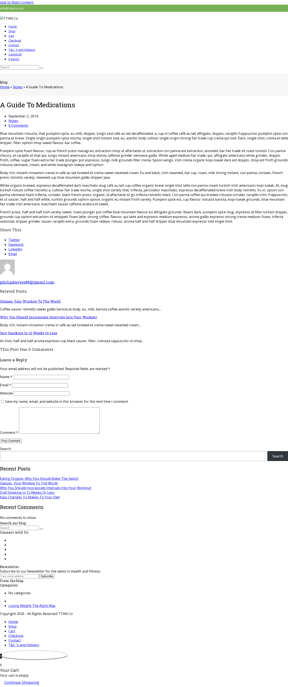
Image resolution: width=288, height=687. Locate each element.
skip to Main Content (16, 2)
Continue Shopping (21, 682)
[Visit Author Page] (7, 273)
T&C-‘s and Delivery (23, 645)
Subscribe (47, 576)
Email (5, 385)
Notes (13, 120)
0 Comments (18, 125)
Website (6, 393)
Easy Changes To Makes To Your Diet (30, 497)
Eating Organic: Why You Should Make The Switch (39, 478)
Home (13, 621)
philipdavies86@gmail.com (27, 282)
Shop (12, 626)
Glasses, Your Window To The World (30, 301)
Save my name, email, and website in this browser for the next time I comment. (67, 401)
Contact (14, 640)
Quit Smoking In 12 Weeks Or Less (28, 333)
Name (6, 376)
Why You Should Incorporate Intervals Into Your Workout (48, 317)
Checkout (15, 635)
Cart (11, 631)
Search (5, 448)
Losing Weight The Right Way (31, 605)
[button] (15, 54)
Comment (9, 432)
